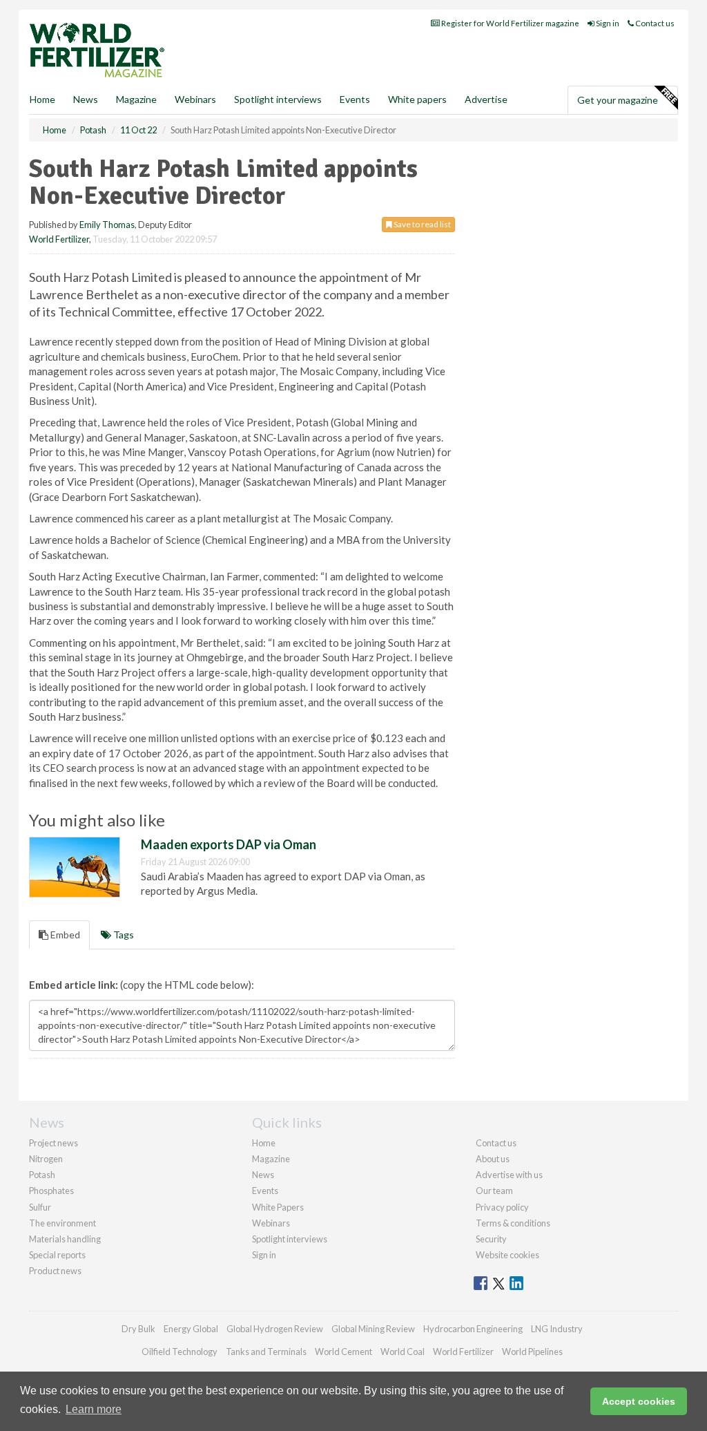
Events (355, 99)
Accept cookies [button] (638, 1401)
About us (493, 1158)
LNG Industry (557, 1328)
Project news (53, 1142)
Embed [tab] (64, 934)
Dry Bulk (138, 1328)
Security (491, 1238)
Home (42, 99)
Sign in (606, 23)
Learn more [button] (94, 1409)
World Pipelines (532, 1351)
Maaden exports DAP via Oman (228, 844)
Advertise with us (509, 1174)
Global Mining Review (373, 1328)
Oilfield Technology (179, 1351)
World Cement (343, 1351)
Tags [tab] (122, 934)
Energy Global (191, 1328)
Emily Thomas (107, 224)
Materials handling (65, 1238)
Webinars (195, 99)
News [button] (85, 99)
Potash (42, 1174)
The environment (62, 1223)
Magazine (136, 99)
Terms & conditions (513, 1223)
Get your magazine (617, 100)
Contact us (654, 23)
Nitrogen (46, 1158)
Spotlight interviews (278, 99)
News (263, 1174)
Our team (494, 1190)
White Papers (278, 1207)
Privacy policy (502, 1207)
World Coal (402, 1351)
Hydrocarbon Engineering (473, 1328)
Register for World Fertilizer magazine (509, 23)
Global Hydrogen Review (274, 1328)
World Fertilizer (59, 239)
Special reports (57, 1254)
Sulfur (40, 1207)
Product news (55, 1270)
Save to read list (421, 224)
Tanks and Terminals (266, 1351)
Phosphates (51, 1190)
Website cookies (507, 1254)
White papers (417, 99)
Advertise (486, 99)
